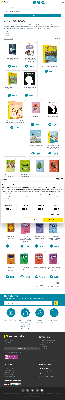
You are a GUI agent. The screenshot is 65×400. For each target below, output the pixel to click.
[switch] (24, 209)
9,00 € (38, 154)
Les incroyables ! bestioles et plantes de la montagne (30, 59)
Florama (35, 116)
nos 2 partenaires (11, 187)
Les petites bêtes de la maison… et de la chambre (54, 268)
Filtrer (33, 15)
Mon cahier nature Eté (35, 145)
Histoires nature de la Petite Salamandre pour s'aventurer (15, 121)
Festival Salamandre (9, 376)
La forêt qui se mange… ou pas (25, 268)
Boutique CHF (21, 349)
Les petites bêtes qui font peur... (40, 268)
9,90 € (12, 246)
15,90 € (51, 71)
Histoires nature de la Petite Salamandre (10, 176)
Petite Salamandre (9, 372)
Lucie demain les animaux (12, 58)
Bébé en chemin (53, 116)
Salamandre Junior (9, 370)
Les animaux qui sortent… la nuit (40, 237)
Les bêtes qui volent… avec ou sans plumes (54, 238)
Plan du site (8, 342)
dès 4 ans (7, 32)
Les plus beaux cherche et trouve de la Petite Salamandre (49, 65)
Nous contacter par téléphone (47, 371)
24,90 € (38, 124)
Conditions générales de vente (47, 340)
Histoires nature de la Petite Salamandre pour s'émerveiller (53, 147)
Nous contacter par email (46, 376)
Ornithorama (54, 175)
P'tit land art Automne (10, 237)
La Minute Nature (8, 374)
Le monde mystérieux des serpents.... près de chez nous (25, 239)
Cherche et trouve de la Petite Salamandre (12, 88)
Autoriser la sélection (32, 219)
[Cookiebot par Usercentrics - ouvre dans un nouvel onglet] (56, 179)
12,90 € (27, 246)
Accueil (6, 11)
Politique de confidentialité (46, 342)
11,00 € (31, 66)
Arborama (40, 175)
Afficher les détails (55, 214)
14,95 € (31, 95)
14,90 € (14, 66)
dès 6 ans (7, 33)
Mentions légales (9, 340)
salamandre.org (8, 368)
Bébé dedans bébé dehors (30, 88)
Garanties (41, 344)
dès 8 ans (7, 35)
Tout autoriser (53, 219)
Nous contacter (43, 346)
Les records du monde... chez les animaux (10, 268)
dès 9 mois (8, 30)
